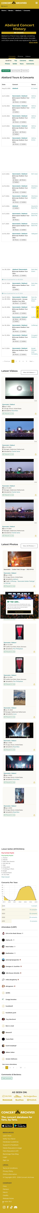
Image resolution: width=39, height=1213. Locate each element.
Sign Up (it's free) (19, 611)
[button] (18, 601)
